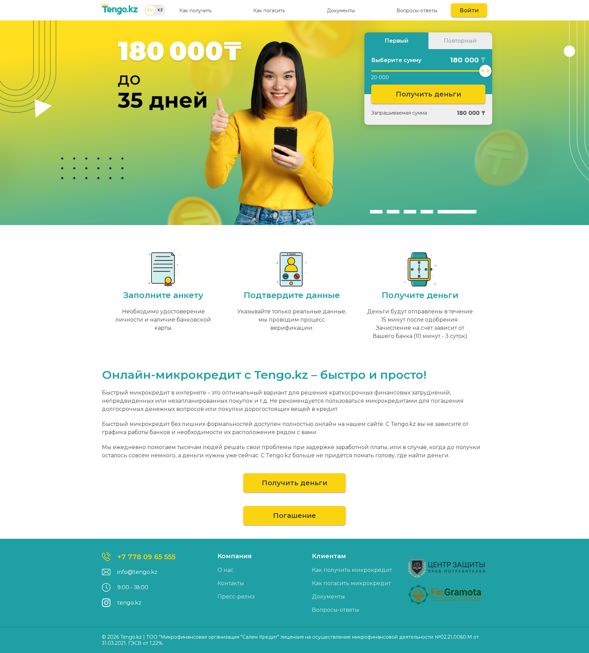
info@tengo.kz (137, 572)
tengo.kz (129, 602)
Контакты (230, 583)
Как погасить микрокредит (351, 583)
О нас (225, 570)
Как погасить (269, 11)
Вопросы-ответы (416, 11)
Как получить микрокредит (352, 570)
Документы (341, 11)
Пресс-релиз (236, 596)
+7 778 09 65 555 (146, 557)
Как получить (195, 11)
